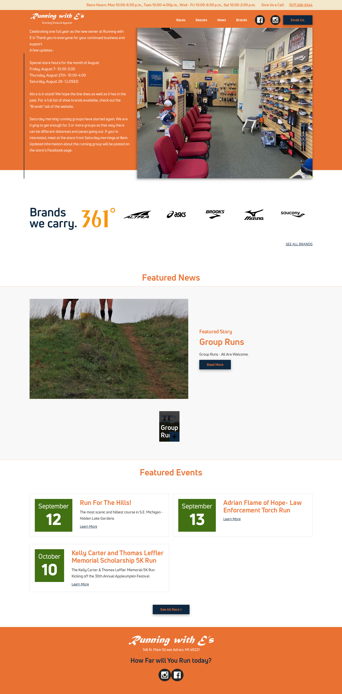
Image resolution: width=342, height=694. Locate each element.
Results (201, 20)
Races (181, 20)
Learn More (88, 526)
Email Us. (298, 20)
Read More (215, 364)
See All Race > (171, 609)
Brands (241, 20)
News (221, 20)
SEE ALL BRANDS (299, 244)
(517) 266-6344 (300, 5)
